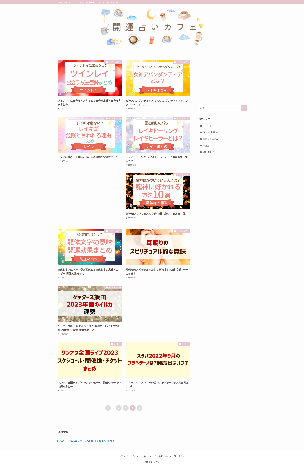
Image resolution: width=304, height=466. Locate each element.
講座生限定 (208, 151)
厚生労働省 (100, 441)
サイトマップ (149, 456)
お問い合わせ (165, 456)
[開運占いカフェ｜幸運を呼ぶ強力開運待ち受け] (152, 27)
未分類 (206, 145)
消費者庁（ (63, 441)
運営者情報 (179, 456)
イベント (207, 125)
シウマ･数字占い (211, 132)
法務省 (111, 441)
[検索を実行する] (244, 108)
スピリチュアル (210, 138)
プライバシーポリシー (129, 456)
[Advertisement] (90, 198)
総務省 (89, 441)
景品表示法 (76, 441)
